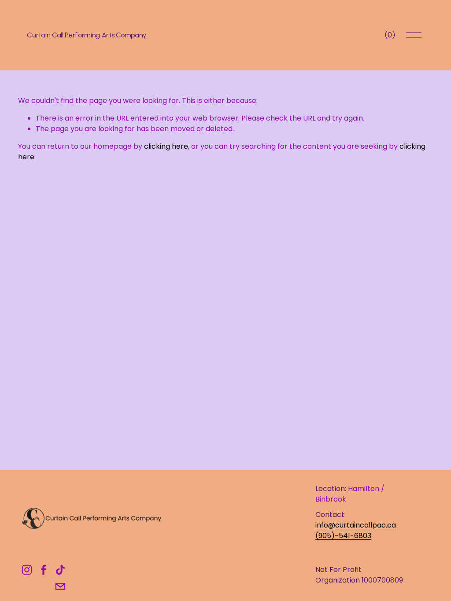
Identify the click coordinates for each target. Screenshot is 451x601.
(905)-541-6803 (343, 536)
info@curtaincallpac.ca (355, 525)
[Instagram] (27, 569)
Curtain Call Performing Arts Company (86, 35)
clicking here (166, 146)
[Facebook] (43, 569)
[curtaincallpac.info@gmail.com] (60, 586)
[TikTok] (60, 569)
